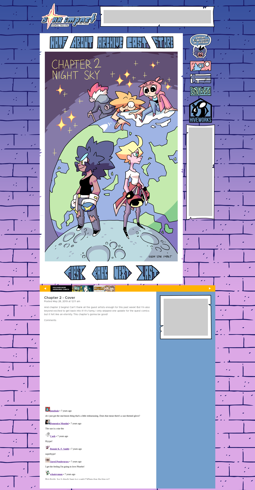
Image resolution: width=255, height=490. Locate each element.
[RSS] (200, 91)
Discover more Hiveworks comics (61, 288)
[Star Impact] (69, 16)
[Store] (162, 42)
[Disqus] (98, 362)
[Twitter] (200, 66)
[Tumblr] (200, 78)
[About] (81, 42)
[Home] (59, 42)
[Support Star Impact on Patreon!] (200, 46)
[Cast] (138, 42)
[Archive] (110, 42)
